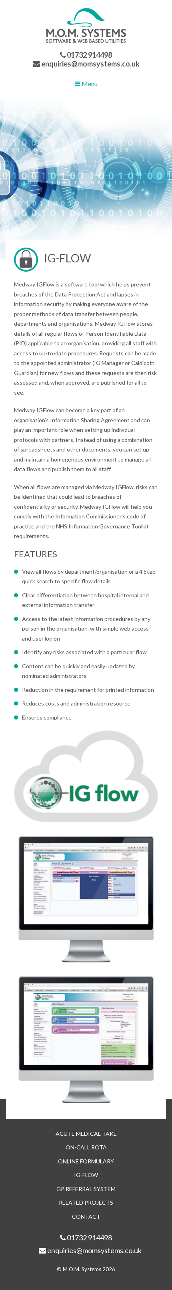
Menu (89, 83)
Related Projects (86, 1202)
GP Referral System (86, 1188)
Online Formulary (86, 1161)
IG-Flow (86, 1174)
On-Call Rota (86, 1147)
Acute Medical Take (86, 1133)
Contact (86, 1216)
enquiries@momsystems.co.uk (90, 63)
